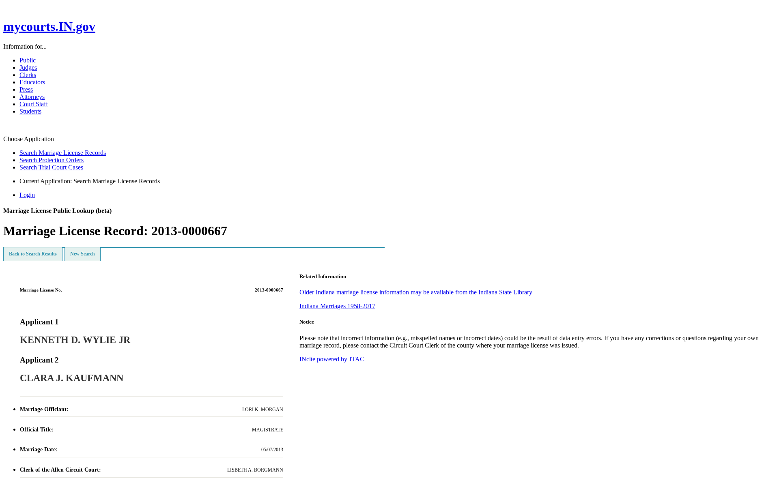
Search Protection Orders (51, 160)
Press (26, 89)
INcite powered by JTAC (331, 359)
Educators (32, 82)
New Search (82, 254)
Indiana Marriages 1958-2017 (337, 305)
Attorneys (32, 96)
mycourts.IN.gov (49, 26)
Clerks (27, 74)
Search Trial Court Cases (51, 167)
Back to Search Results (33, 254)
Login (27, 194)
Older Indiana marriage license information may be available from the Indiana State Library (415, 292)
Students (30, 111)
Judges (28, 67)
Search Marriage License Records (62, 152)
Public (27, 60)
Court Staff (33, 104)
